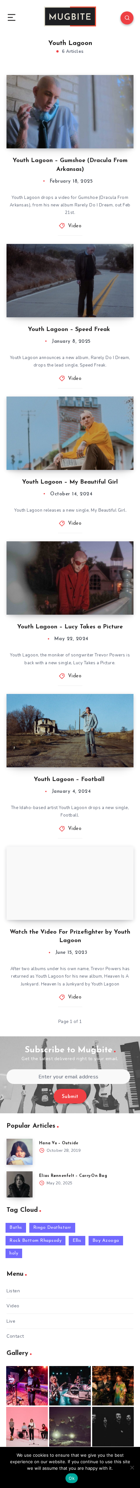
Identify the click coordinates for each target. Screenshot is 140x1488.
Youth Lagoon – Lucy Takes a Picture (70, 627)
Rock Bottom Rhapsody (35, 1240)
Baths (15, 1227)
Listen (13, 1291)
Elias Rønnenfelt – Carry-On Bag (73, 1176)
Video (75, 226)
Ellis (77, 1240)
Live (11, 1321)
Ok (72, 1478)
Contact (15, 1336)
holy (13, 1253)
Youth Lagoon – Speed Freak (70, 330)
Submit (70, 1096)
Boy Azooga (105, 1240)
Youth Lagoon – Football (70, 780)
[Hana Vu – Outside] (20, 1152)
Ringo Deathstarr (52, 1227)
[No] (132, 1467)
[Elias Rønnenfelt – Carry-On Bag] (20, 1184)
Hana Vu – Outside (58, 1143)
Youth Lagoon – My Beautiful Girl (70, 482)
